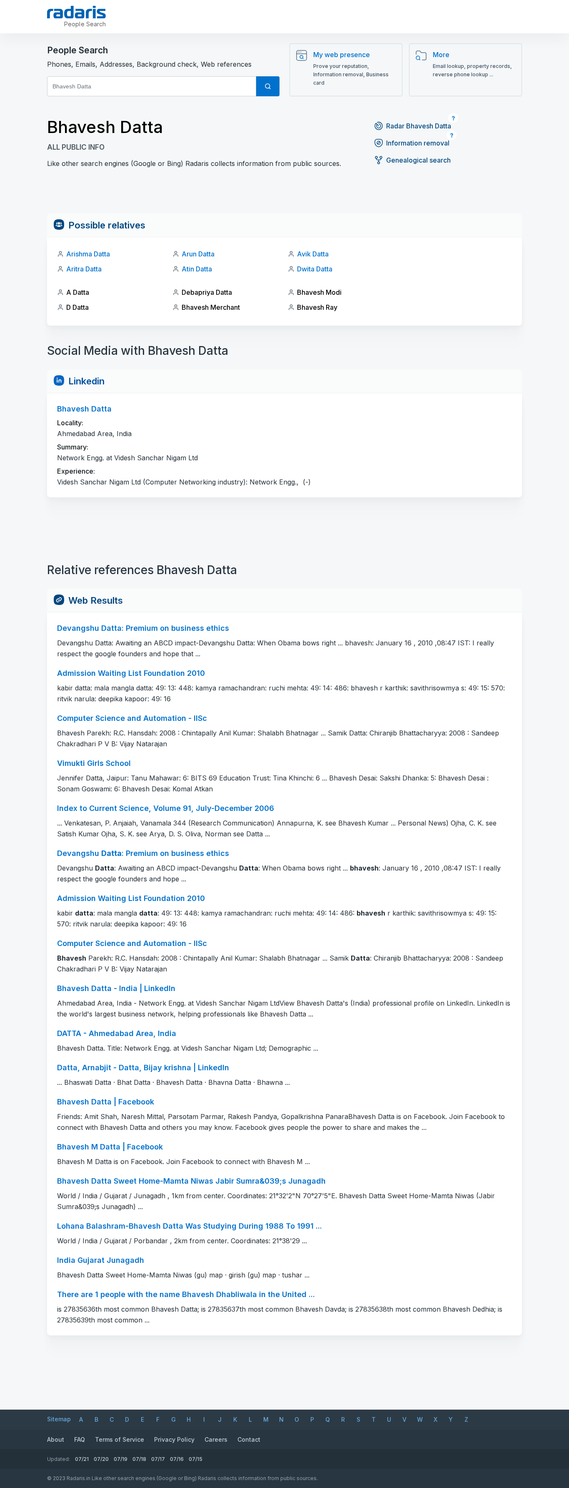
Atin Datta (197, 269)
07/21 (82, 1459)
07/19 (120, 1459)
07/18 (139, 1459)
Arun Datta (198, 254)
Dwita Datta (314, 269)
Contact (248, 1439)
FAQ (79, 1439)
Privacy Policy (174, 1439)
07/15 (195, 1459)
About (55, 1439)
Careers (216, 1439)
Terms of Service (119, 1439)
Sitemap (59, 1419)
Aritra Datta (84, 269)
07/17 (158, 1459)
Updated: (58, 1459)
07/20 (101, 1459)
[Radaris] (76, 12)
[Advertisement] (284, 194)
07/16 (177, 1459)
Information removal (417, 143)
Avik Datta (313, 254)
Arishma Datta (88, 254)
